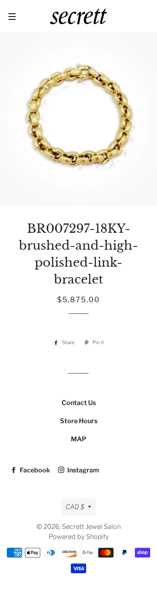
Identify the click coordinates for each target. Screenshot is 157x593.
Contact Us (79, 403)
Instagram (82, 470)
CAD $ (75, 507)
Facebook (34, 470)
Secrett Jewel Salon (91, 526)
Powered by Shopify (79, 537)
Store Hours (78, 421)
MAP (78, 439)
